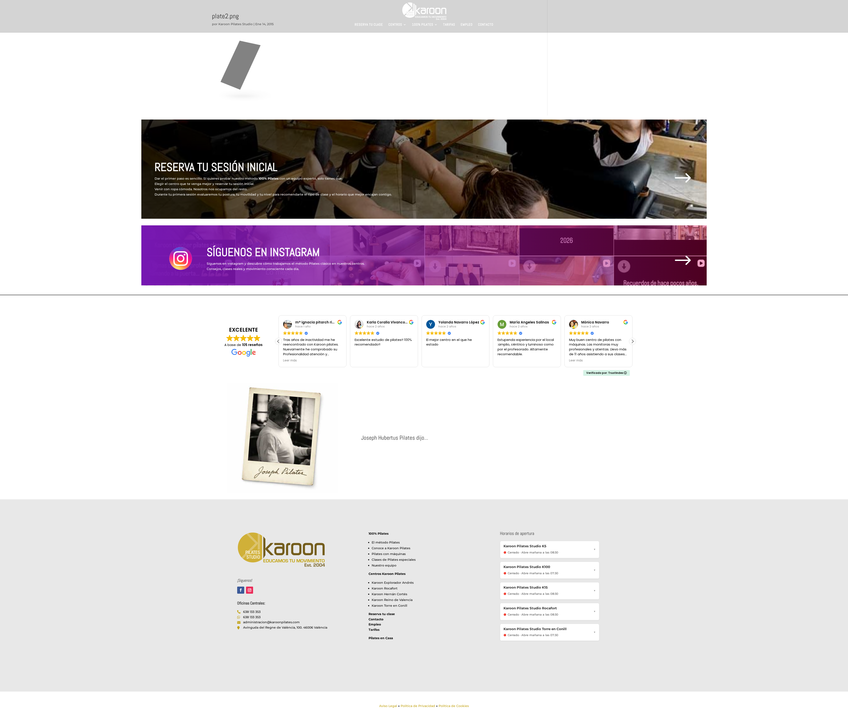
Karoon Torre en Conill (389, 606)
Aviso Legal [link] (388, 706)
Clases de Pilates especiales (394, 560)
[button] (632, 341)
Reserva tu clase (369, 25)
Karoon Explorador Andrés (393, 583)
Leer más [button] (290, 361)
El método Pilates (386, 542)
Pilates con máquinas (389, 554)
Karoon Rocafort (385, 588)
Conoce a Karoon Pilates (391, 548)
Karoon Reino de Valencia (392, 600)
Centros (395, 25)
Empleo (467, 25)
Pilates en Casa (381, 638)
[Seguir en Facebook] (240, 590)
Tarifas (449, 25)
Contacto (485, 25)
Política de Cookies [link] (454, 706)
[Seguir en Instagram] (249, 590)
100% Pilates (422, 25)
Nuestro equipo (384, 565)
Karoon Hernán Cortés (389, 594)
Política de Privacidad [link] (418, 706)
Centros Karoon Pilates (387, 574)
